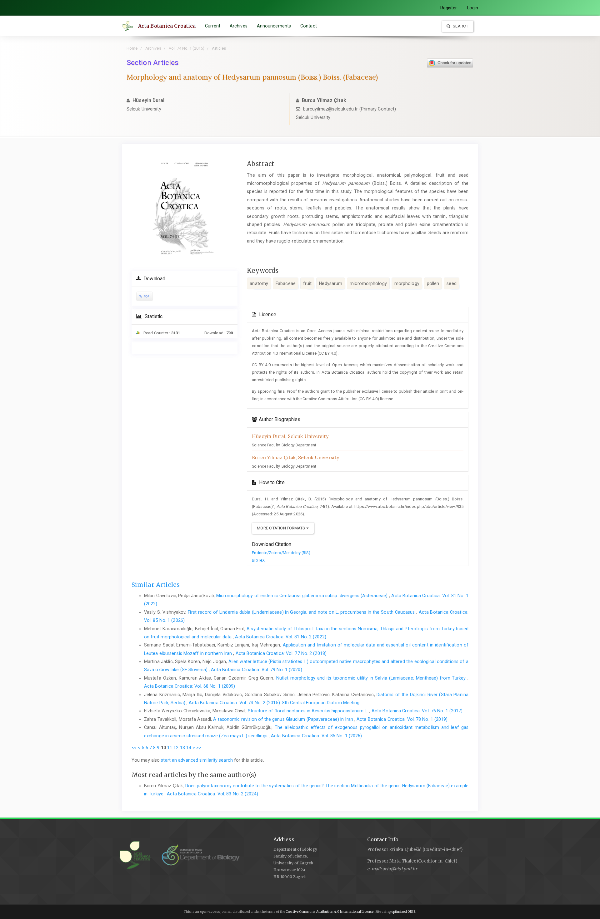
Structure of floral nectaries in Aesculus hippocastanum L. (308, 710)
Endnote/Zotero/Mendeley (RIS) (281, 552)
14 (188, 747)
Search (460, 26)
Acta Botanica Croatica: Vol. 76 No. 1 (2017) (417, 710)
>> (198, 747)
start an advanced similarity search (197, 760)
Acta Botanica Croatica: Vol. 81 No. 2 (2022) (280, 636)
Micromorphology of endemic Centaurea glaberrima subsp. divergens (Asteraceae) (302, 595)
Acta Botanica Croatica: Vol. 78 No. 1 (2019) (402, 719)
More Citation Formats (281, 528)
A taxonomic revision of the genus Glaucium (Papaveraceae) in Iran (283, 719)
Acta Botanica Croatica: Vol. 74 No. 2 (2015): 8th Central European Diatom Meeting (274, 702)
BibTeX (258, 560)
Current (212, 25)
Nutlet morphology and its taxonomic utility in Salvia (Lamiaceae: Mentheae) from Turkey (372, 678)
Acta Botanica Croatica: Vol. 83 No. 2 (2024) (212, 793)
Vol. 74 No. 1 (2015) (186, 48)
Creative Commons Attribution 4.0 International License (329, 912)
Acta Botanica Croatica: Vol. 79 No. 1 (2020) (256, 669)
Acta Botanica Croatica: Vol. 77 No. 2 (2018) (281, 653)
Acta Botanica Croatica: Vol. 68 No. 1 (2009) (189, 686)
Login (472, 7)
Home (132, 48)
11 (169, 747)
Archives (239, 25)
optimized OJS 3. (404, 912)
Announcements (274, 25)
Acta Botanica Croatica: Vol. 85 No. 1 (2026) (316, 735)
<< (134, 747)
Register (448, 7)
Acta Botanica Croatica (167, 26)
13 (182, 747)
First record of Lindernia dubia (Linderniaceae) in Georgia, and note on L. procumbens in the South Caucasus (302, 612)
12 (175, 747)
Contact (308, 25)
